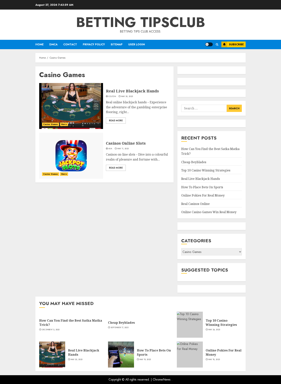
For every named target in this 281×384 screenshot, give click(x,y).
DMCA (53, 44)
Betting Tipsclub (140, 22)
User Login (136, 44)
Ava (110, 148)
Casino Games (50, 124)
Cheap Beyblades (193, 162)
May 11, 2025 (123, 148)
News (64, 124)
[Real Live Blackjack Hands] (71, 106)
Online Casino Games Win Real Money (208, 212)
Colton (112, 96)
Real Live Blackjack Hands (132, 91)
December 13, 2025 (51, 329)
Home (39, 44)
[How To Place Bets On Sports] (121, 355)
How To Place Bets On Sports (202, 187)
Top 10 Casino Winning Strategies (205, 170)
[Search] (217, 44)
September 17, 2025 (119, 327)
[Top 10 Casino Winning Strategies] (190, 325)
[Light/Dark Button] (209, 44)
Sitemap (117, 44)
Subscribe (236, 44)
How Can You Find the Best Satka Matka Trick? (70, 322)
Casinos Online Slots (126, 143)
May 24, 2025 (214, 329)
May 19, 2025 (145, 359)
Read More (116, 120)
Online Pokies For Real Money (203, 195)
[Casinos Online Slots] (71, 156)
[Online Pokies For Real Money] (190, 355)
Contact (70, 44)
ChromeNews (162, 379)
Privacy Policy (94, 44)
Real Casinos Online (195, 204)
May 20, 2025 (127, 96)
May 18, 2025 (214, 359)
